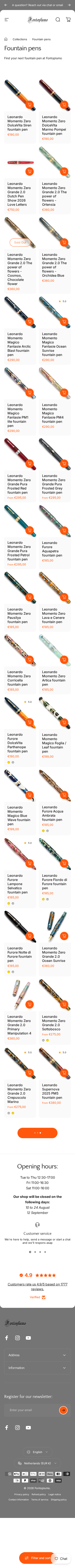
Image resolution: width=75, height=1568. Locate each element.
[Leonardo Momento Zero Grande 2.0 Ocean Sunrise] (55, 927)
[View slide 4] (45, 1251)
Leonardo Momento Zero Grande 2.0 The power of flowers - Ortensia (54, 194)
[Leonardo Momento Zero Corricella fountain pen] (20, 650)
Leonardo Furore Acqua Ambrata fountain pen (52, 813)
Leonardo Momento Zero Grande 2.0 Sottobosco (53, 1022)
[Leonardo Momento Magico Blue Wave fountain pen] (20, 785)
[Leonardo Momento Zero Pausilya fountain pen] (20, 588)
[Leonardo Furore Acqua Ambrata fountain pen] (55, 785)
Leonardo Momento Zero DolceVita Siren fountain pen (19, 123)
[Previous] (5, 5)
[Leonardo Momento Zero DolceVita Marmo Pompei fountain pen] (55, 95)
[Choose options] (29, 105)
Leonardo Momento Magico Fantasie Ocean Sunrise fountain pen (54, 344)
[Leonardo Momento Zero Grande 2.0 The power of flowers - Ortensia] (55, 162)
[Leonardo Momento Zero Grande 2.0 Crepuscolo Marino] (20, 1063)
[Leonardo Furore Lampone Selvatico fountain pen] (20, 854)
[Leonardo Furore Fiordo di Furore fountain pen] (55, 854)
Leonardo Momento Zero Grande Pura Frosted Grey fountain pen (53, 484)
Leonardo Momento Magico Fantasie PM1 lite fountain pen (18, 415)
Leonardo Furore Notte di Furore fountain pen (20, 954)
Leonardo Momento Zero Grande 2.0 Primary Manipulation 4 (19, 1024)
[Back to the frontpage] (6, 39)
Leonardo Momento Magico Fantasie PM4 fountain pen (53, 413)
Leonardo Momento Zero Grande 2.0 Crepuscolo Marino (19, 1093)
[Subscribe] (63, 1410)
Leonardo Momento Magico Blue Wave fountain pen (19, 815)
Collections (20, 39)
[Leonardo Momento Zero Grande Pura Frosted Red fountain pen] (20, 454)
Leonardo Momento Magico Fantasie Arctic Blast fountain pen (19, 344)
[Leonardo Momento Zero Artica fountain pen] (55, 650)
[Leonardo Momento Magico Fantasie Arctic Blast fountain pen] (20, 312)
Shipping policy (59, 1499)
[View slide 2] (35, 1251)
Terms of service (39, 1499)
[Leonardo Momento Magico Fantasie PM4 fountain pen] (55, 383)
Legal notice (54, 1494)
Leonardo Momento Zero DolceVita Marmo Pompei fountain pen (54, 125)
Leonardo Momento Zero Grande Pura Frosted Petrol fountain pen (19, 550)
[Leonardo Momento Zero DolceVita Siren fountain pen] (20, 95)
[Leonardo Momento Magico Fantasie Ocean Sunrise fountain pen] (55, 312)
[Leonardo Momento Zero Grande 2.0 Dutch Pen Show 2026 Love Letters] (20, 162)
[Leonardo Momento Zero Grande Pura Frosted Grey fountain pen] (55, 454)
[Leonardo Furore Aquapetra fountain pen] (55, 521)
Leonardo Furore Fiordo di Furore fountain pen (54, 881)
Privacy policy (21, 1494)
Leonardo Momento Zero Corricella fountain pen (19, 678)
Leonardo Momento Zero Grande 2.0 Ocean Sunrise (53, 954)
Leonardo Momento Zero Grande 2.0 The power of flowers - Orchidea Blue (54, 265)
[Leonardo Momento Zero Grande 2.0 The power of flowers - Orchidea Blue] (55, 233)
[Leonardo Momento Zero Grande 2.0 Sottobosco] (55, 995)
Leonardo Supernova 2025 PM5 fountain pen (52, 1091)
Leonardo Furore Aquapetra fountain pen (52, 549)
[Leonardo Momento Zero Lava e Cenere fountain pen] (55, 588)
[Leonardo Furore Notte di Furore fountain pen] (20, 927)
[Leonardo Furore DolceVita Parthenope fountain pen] (20, 713)
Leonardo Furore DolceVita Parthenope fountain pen (18, 742)
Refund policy (39, 1494)
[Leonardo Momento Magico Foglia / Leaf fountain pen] (55, 713)
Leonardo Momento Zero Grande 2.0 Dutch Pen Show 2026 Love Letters (19, 194)
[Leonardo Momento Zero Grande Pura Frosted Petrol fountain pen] (20, 521)
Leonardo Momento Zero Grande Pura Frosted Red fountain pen (19, 484)
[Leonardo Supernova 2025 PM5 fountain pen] (55, 1063)
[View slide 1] (30, 1251)
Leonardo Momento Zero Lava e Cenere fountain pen (53, 615)
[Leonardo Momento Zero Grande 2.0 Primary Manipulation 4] (20, 995)
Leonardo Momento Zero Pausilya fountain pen (19, 615)
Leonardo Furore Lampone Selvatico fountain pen (18, 883)
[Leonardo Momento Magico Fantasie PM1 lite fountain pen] (20, 383)
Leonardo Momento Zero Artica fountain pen (53, 678)
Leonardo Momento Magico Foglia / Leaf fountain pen (54, 743)
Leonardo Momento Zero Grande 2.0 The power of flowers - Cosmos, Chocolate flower (20, 269)
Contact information (19, 1499)
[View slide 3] (40, 1251)
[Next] (69, 5)
